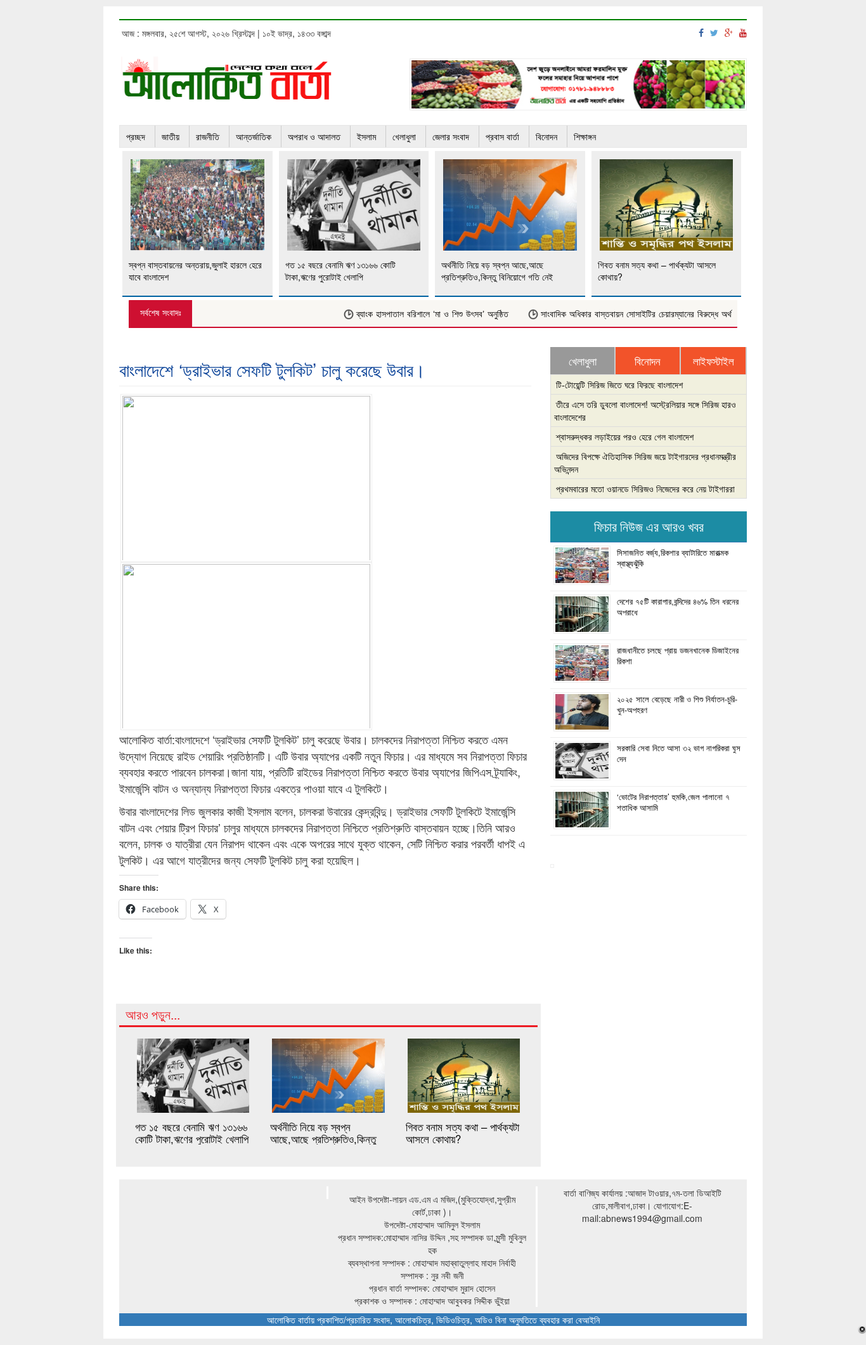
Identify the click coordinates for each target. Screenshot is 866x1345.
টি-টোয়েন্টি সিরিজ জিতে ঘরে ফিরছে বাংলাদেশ (619, 384)
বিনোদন (546, 136)
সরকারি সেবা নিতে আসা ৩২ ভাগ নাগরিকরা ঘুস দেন (678, 753)
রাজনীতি (207, 136)
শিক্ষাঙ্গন (585, 136)
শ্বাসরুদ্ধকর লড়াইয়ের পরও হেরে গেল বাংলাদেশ (625, 436)
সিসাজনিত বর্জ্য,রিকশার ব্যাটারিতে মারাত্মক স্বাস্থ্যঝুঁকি (672, 557)
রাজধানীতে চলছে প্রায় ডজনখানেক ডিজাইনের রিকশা (678, 655)
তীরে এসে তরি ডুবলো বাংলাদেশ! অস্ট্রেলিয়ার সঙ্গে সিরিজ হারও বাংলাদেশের (645, 410)
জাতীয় (170, 136)
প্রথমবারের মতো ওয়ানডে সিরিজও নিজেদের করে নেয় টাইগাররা (645, 488)
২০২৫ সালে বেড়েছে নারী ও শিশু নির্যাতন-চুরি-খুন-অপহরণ (677, 704)
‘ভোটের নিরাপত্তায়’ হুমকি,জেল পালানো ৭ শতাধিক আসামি (673, 802)
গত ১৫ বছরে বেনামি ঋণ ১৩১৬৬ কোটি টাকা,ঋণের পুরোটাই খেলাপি (192, 1132)
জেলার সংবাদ (450, 136)
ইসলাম (366, 136)
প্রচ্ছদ (135, 136)
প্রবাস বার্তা (502, 136)
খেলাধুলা (404, 136)
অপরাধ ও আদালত (314, 136)
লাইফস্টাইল (713, 361)
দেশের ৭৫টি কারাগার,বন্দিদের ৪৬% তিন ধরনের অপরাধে (678, 606)
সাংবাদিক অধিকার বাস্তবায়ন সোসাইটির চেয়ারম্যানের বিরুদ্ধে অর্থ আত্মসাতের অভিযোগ (649, 314)
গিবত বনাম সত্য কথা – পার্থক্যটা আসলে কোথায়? (462, 1132)
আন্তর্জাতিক (253, 136)
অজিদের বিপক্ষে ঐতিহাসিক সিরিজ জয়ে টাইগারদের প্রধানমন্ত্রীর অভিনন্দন (645, 462)
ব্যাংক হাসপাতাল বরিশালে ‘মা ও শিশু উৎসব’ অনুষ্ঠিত (415, 314)
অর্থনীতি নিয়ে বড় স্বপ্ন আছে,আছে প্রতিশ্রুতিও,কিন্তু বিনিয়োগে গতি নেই (323, 1138)
